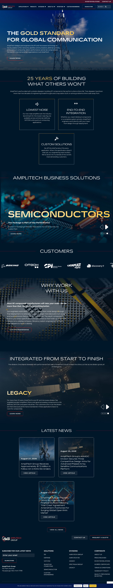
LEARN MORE (15, 58)
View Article (29, 473)
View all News (56, 530)
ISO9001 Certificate (102, 564)
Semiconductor (50, 569)
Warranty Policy (101, 571)
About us (50, 6)
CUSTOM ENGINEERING (73, 6)
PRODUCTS (33, 6)
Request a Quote (100, 537)
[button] (101, 227)
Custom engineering (49, 573)
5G (45, 554)
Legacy (72, 567)
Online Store (89, 6)
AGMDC (72, 561)
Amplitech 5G (74, 558)
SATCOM (47, 561)
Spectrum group (76, 564)
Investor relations (102, 561)
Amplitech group (76, 554)
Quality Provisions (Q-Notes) (102, 575)
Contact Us (106, 1)
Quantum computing (48, 565)
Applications (23, 6)
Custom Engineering (19, 330)
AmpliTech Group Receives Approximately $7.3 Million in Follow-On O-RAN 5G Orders (35, 466)
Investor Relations (92, 1)
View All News (8, 522)
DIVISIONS (41, 6)
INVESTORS (60, 6)
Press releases (100, 558)
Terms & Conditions (102, 567)
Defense (47, 558)
